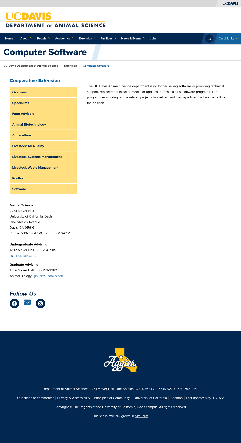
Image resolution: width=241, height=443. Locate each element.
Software (19, 188)
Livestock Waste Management (35, 167)
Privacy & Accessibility (73, 397)
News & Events (131, 38)
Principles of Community (112, 397)
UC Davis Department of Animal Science (30, 65)
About (24, 38)
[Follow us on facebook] (14, 303)
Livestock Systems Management (37, 156)
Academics (62, 38)
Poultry (17, 178)
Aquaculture (21, 135)
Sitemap (177, 397)
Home (9, 38)
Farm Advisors (23, 113)
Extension (85, 38)
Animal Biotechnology (29, 124)
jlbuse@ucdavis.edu (48, 275)
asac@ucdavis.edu (23, 255)
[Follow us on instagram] (40, 303)
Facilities (107, 38)
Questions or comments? (35, 397)
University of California (150, 397)
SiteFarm (141, 415)
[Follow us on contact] (27, 303)
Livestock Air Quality (28, 145)
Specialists (20, 102)
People (42, 38)
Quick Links (226, 38)
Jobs (153, 38)
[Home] (55, 19)
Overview (19, 92)
